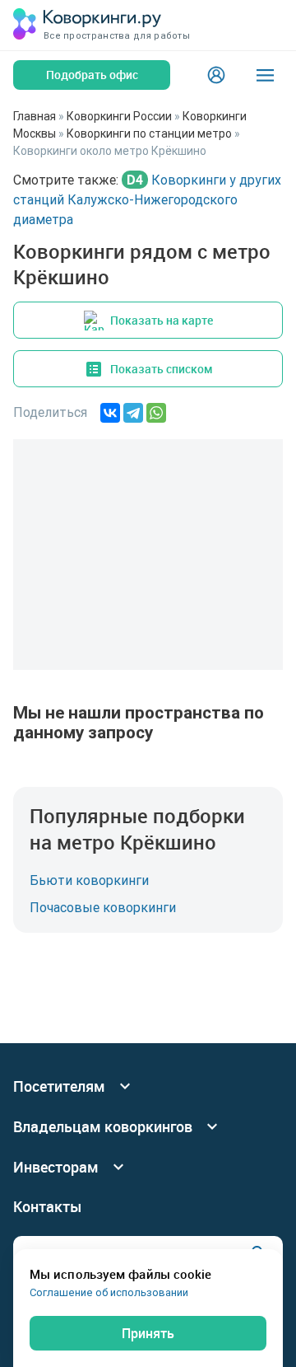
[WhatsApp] (156, 413)
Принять (148, 1333)
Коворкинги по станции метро (149, 133)
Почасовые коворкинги (103, 907)
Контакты (47, 1206)
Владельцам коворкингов (102, 1126)
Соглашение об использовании (109, 1292)
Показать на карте (161, 320)
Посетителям (59, 1086)
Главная (34, 116)
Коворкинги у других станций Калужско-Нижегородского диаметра (147, 199)
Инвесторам (56, 1167)
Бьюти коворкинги (89, 880)
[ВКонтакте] (110, 413)
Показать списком (161, 369)
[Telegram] (133, 413)
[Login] (216, 75)
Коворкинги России (119, 116)
